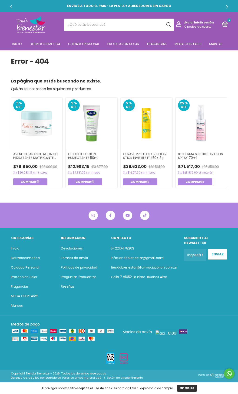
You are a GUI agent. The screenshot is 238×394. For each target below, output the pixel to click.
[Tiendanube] (212, 376)
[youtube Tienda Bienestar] (127, 215)
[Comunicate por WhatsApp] (229, 373)
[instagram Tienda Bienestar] (93, 215)
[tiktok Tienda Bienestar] (144, 215)
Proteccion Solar (123, 44)
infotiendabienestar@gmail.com (137, 258)
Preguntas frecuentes (78, 277)
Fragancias (157, 44)
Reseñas (67, 286)
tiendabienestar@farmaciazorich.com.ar (144, 267)
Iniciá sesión (204, 22)
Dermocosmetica (45, 44)
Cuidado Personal (83, 44)
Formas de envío (74, 258)
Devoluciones (72, 248)
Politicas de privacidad (79, 267)
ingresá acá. (93, 378)
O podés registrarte (197, 27)
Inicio (17, 44)
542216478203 (122, 248)
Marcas (215, 44)
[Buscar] (168, 24)
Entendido (187, 388)
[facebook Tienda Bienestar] (110, 215)
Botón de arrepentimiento (125, 378)
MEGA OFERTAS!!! (188, 44)
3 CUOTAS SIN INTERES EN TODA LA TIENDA (119, 5)
